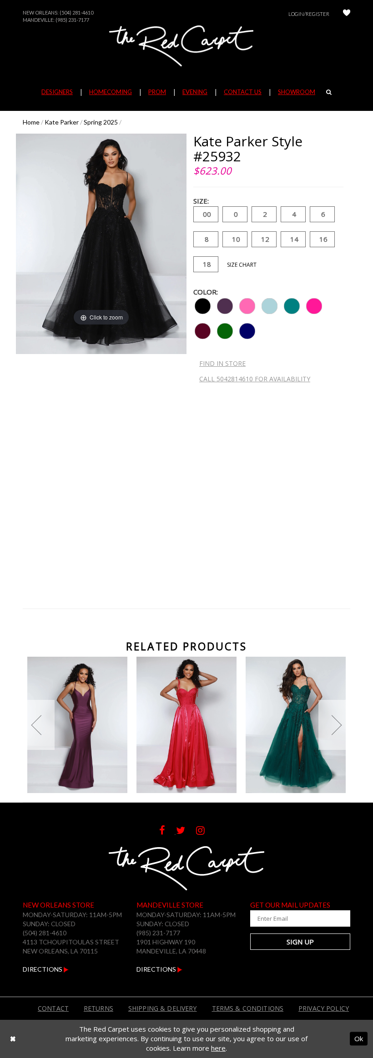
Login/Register (308, 14)
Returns (98, 1008)
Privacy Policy (323, 1008)
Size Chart (242, 265)
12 (265, 239)
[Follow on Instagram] (205, 831)
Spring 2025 (101, 122)
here (218, 1048)
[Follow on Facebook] (167, 831)
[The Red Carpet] (186, 46)
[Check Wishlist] (346, 14)
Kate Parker (62, 122)
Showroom (296, 91)
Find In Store (222, 363)
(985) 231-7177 (72, 20)
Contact (53, 1008)
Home (31, 122)
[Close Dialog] (12, 1039)
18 (207, 264)
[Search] (329, 91)
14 (294, 239)
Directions (43, 969)
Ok (358, 1038)
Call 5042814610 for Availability (254, 378)
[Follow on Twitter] (186, 831)
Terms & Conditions (248, 1008)
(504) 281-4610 (76, 12)
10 (236, 239)
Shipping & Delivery (162, 1008)
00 (207, 214)
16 (323, 239)
